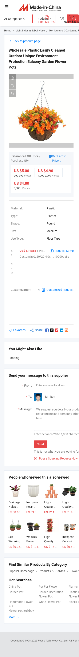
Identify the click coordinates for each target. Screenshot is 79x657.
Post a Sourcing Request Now (56, 458)
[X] (52, 330)
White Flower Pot (50, 602)
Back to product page (27, 41)
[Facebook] (47, 330)
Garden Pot (16, 592)
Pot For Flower (48, 586)
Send (40, 444)
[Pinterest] (56, 330)
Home (7, 30)
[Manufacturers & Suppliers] (39, 7)
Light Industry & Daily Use (30, 30)
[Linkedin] (61, 330)
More (12, 617)
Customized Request (60, 290)
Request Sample (65, 251)
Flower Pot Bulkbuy (21, 611)
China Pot (15, 586)
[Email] (66, 330)
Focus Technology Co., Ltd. (53, 640)
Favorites (19, 330)
